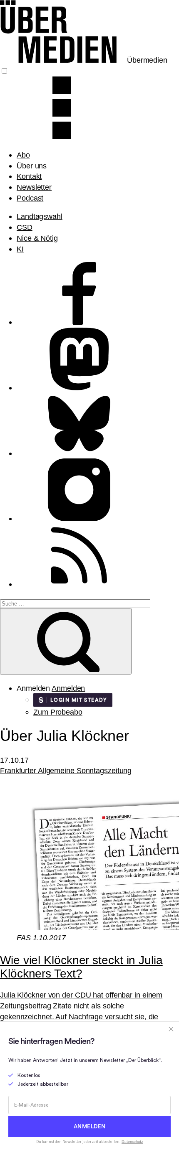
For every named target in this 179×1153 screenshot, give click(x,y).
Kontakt (29, 176)
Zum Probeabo (57, 712)
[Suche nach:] (75, 602)
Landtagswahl (39, 216)
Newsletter (34, 187)
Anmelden (68, 688)
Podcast (30, 197)
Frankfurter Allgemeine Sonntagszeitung (66, 770)
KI (20, 248)
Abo (23, 154)
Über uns (32, 165)
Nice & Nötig (37, 238)
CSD (24, 227)
